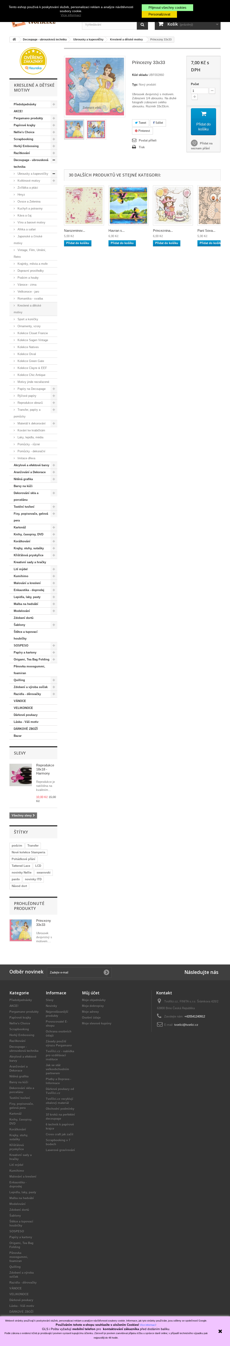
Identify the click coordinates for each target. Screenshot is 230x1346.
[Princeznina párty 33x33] (173, 205)
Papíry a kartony (25, 652)
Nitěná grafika (23, 479)
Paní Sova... (206, 230)
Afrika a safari (26, 229)
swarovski (44, 872)
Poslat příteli (148, 140)
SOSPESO (21, 645)
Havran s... (116, 230)
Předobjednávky (25, 104)
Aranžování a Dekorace (30, 472)
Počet (195, 84)
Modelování (22, 611)
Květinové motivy (28, 180)
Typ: (135, 84)
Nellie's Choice (24, 132)
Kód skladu (140, 75)
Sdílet (159, 122)
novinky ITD (33, 879)
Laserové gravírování (60, 1150)
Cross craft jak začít (59, 1134)
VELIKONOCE (23, 708)
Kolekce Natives (28, 347)
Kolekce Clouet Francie (32, 333)
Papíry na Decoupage (31, 389)
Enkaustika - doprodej (29, 590)
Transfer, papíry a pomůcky (27, 413)
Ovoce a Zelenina (28, 201)
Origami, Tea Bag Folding (31, 659)
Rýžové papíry (26, 395)
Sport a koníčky (27, 319)
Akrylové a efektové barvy (31, 465)
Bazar (18, 735)
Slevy (20, 753)
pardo (16, 879)
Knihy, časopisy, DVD (28, 534)
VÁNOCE (20, 701)
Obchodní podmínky (60, 1108)
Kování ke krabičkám (31, 430)
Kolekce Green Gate (30, 361)
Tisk (142, 147)
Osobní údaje (91, 1017)
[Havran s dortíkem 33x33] (128, 205)
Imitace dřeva (26, 458)
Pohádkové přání (23, 859)
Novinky (51, 1006)
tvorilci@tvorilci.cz (186, 1024)
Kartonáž (20, 527)
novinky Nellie (21, 872)
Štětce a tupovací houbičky (26, 635)
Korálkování (22, 541)
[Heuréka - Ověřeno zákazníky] (33, 60)
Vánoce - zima (26, 284)
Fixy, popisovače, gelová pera (31, 517)
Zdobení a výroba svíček (31, 687)
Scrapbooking (23, 139)
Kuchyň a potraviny (30, 208)
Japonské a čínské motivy (28, 240)
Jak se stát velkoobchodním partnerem (57, 1069)
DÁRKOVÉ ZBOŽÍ (26, 728)
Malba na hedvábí (26, 604)
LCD (38, 865)
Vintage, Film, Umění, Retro (30, 253)
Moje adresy (90, 1011)
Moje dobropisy (93, 1006)
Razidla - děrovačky (27, 694)
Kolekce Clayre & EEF (32, 368)
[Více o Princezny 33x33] (20, 930)
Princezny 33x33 (43, 923)
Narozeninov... (74, 230)
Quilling (19, 680)
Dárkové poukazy (26, 715)
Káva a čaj (24, 215)
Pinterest (143, 130)
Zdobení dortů (23, 618)
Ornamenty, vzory (29, 326)
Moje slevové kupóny (96, 1023)
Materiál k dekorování (31, 423)
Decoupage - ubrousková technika (31, 163)
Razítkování (22, 153)
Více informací (71, 15)
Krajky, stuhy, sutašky (29, 548)
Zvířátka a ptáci (27, 187)
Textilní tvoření (24, 506)
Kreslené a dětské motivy (27, 309)
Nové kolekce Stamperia (28, 852)
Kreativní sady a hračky (30, 562)
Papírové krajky (24, 125)
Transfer (33, 845)
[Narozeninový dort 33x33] (84, 205)
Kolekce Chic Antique (31, 375)
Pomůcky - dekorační (31, 451)
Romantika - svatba (30, 298)
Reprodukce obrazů (30, 402)
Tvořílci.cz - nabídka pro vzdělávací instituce (60, 1055)
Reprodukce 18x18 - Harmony (45, 769)
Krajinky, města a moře (32, 263)
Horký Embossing (26, 146)
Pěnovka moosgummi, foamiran (29, 670)
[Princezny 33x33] (74, 129)
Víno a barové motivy (31, 222)
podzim (17, 845)
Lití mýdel (21, 569)
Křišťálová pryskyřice (28, 555)
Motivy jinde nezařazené (33, 382)
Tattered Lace (21, 865)
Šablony (19, 625)
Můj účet (91, 992)
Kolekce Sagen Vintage (32, 340)
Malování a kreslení (27, 583)
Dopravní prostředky (30, 270)
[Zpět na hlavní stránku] (14, 39)
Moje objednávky (94, 1000)
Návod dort (19, 886)
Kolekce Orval (26, 354)
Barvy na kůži (23, 486)
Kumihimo (21, 576)
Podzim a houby (28, 277)
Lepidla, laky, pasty (27, 597)
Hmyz (21, 194)
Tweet (142, 122)
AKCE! (18, 111)
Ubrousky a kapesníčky (32, 173)
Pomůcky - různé (28, 444)
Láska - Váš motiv (26, 722)
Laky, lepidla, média (30, 437)
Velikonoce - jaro (28, 291)
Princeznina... (163, 230)
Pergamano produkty (28, 118)
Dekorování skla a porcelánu (26, 496)
